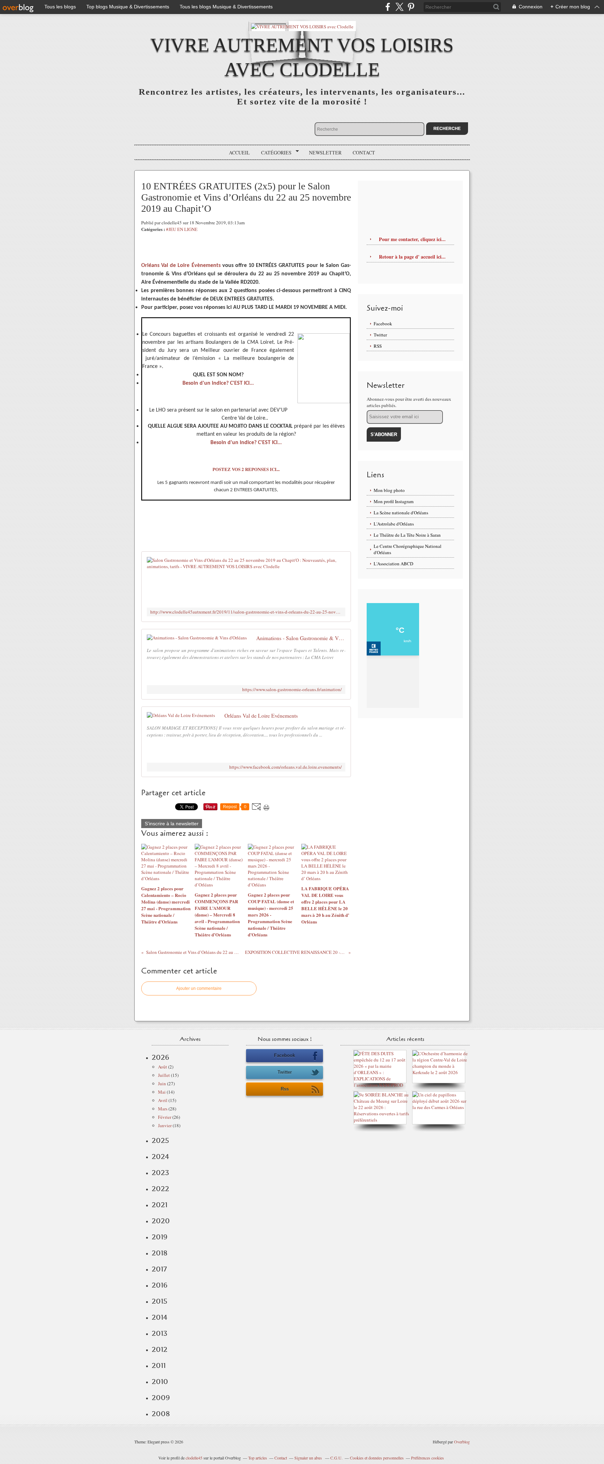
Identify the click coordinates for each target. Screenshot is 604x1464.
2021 (159, 1205)
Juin (162, 1083)
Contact (364, 152)
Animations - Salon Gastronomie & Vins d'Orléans (300, 638)
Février (164, 1117)
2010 (160, 1381)
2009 (161, 1397)
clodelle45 (194, 1458)
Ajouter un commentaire (199, 988)
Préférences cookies (427, 1458)
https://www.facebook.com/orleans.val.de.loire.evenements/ (285, 767)
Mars (162, 1109)
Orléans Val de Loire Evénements (261, 715)
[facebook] (387, 7)
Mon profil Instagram (394, 501)
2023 (160, 1172)
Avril (162, 1100)
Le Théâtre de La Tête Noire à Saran (407, 535)
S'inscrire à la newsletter (172, 823)
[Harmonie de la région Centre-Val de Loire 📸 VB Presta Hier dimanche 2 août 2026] (440, 1072)
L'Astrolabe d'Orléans (394, 524)
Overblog (462, 1441)
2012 (159, 1349)
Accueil (239, 152)
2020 (161, 1221)
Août (162, 1067)
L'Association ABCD (393, 563)
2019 (159, 1237)
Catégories (274, 152)
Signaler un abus (308, 1458)
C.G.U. (336, 1458)
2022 (160, 1188)
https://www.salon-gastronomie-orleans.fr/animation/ (292, 689)
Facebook (383, 323)
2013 (159, 1333)
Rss (285, 1089)
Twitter (380, 335)
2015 (159, 1301)
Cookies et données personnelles (377, 1458)
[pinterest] (411, 7)
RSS (378, 346)
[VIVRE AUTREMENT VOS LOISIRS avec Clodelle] (302, 26)
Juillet (164, 1075)
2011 (159, 1365)
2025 (160, 1140)
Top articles (257, 1458)
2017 (159, 1269)
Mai (162, 1092)
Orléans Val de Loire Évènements (181, 265)
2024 (160, 1156)
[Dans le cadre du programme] (440, 1107)
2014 (159, 1317)
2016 (159, 1285)
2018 (159, 1253)
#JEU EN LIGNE (181, 229)
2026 (160, 1057)
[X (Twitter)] (399, 7)
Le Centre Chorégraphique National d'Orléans (407, 549)
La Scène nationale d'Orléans (401, 512)
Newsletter (325, 152)
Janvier (165, 1125)
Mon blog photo (389, 490)
